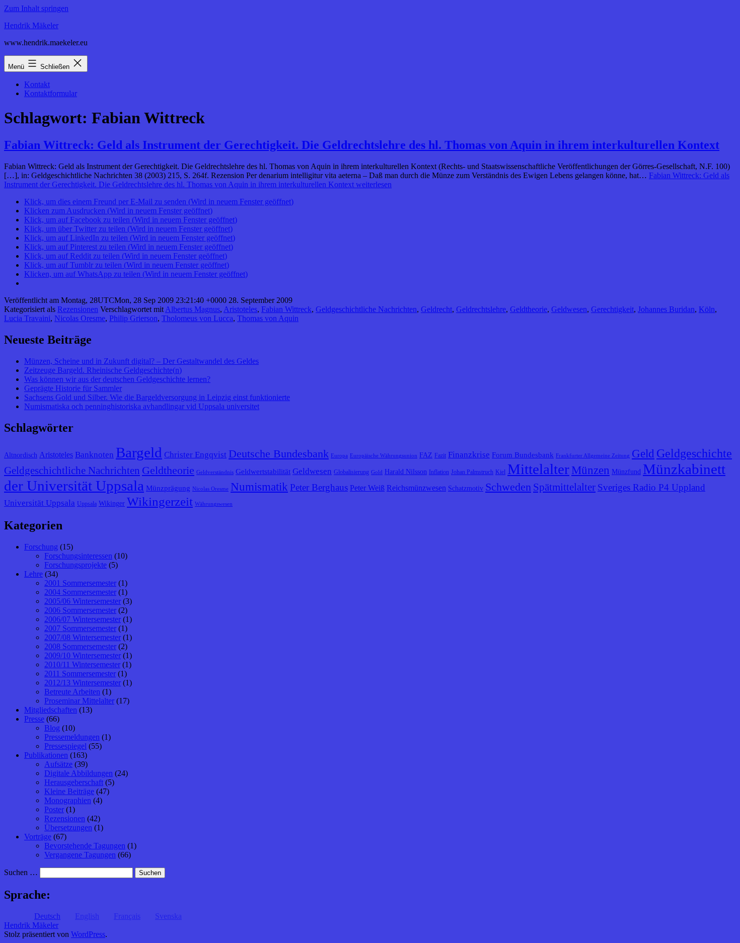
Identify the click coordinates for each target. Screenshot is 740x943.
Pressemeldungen (72, 737)
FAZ (425, 455)
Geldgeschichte (694, 453)
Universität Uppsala (39, 503)
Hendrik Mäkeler (31, 25)
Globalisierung (351, 472)
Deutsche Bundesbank (279, 454)
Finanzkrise (469, 454)
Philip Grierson (133, 318)
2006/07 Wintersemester (82, 619)
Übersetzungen (68, 827)
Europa (339, 455)
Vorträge (37, 836)
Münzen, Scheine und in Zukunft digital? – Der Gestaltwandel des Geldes (141, 361)
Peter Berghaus (319, 487)
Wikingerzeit (160, 501)
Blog (52, 728)
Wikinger (112, 503)
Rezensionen (77, 309)
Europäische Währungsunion (383, 455)
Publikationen (46, 755)
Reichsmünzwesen (416, 488)
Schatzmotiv (465, 488)
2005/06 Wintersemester (82, 601)
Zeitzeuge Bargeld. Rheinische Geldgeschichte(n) (103, 370)
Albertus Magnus (192, 309)
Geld (643, 453)
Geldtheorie (528, 309)
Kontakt (37, 84)
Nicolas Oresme (79, 318)
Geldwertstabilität (263, 471)
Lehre (33, 574)
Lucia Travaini (27, 318)
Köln (707, 309)
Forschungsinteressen (78, 556)
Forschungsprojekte (75, 565)
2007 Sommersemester (80, 628)
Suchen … (21, 872)
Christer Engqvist (195, 454)
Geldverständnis (215, 472)
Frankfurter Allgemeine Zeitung (593, 455)
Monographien (67, 800)
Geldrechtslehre (481, 309)
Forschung (41, 546)
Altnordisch (20, 455)
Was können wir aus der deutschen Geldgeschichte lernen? (117, 379)
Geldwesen (569, 309)
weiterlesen (366, 180)
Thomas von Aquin (268, 318)
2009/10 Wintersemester (82, 655)
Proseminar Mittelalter (79, 700)
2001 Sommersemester (80, 583)
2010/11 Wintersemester (82, 664)
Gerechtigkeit (612, 309)
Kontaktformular (50, 93)
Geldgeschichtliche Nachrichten (366, 309)
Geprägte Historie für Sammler (73, 388)
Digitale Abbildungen (78, 773)
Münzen (590, 470)
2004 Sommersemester (80, 592)
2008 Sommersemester (80, 646)
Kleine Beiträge (69, 791)
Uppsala (87, 503)
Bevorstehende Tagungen (84, 845)
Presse (34, 719)
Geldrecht (436, 309)
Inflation (439, 472)
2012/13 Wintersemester (82, 682)
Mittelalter (538, 469)
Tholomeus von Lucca (197, 318)
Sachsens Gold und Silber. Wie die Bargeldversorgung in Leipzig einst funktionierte (157, 397)
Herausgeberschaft (73, 782)
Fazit (440, 455)
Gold (377, 472)
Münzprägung (168, 488)
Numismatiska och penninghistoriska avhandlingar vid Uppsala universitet (141, 406)
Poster (54, 809)
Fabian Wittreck (286, 309)
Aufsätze (58, 764)
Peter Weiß (367, 488)
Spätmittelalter (564, 487)
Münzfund (626, 472)
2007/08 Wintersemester (82, 637)
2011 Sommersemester (80, 673)
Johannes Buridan (666, 309)
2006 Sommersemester (80, 610)
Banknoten (94, 454)
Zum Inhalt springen (36, 8)
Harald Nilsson (406, 472)
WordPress (88, 934)
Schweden (508, 487)
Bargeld (139, 452)
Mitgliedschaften (50, 709)
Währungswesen (214, 504)
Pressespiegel (65, 746)
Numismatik (259, 487)
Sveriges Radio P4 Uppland (651, 487)
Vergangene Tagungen (80, 854)
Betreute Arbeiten (72, 691)
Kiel (500, 472)
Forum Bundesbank (523, 455)
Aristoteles (240, 309)
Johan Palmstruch (472, 472)
